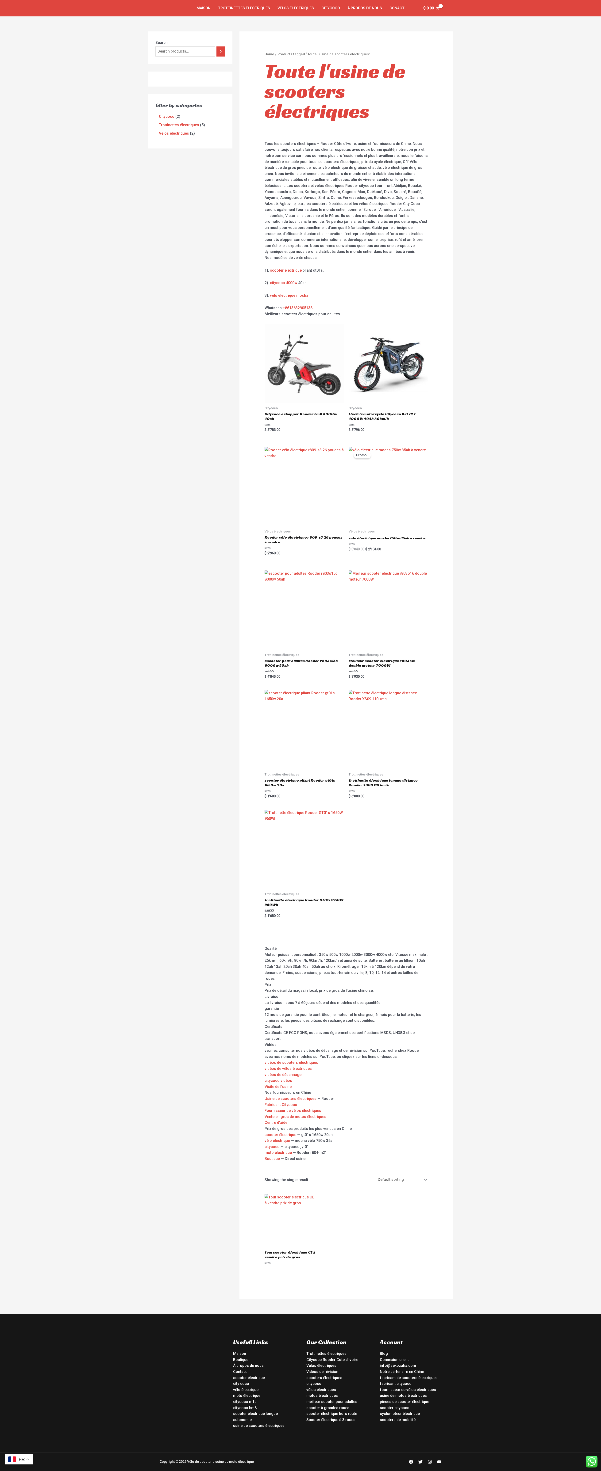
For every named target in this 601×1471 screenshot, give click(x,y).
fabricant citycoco (396, 1383)
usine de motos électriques (403, 1395)
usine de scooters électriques (259, 1425)
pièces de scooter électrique (404, 1401)
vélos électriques (321, 1389)
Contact (240, 1371)
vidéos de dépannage (283, 1074)
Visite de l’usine (278, 1086)
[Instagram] (430, 1462)
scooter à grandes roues (327, 1408)
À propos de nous (364, 8)
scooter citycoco (394, 1408)
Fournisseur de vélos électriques (293, 1110)
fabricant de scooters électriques (409, 1378)
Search (161, 42)
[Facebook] (411, 1462)
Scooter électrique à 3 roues (330, 1420)
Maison (203, 8)
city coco (241, 1383)
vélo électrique (277, 1140)
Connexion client (394, 1359)
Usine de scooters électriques (290, 1098)
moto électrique (278, 1152)
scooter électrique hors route (331, 1413)
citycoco (272, 1146)
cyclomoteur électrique (400, 1413)
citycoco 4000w (283, 283)
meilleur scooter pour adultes (331, 1401)
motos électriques (322, 1395)
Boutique (272, 1158)
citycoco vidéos (278, 1080)
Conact (397, 8)
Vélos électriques (295, 8)
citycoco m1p (245, 1401)
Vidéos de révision (322, 1371)
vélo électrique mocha (289, 295)
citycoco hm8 (245, 1408)
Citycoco (330, 8)
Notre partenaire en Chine (402, 1371)
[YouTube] (439, 1462)
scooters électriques (324, 1378)
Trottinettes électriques (244, 8)
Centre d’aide (276, 1122)
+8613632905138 (297, 308)
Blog (384, 1353)
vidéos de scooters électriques (291, 1062)
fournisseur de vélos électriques (408, 1389)
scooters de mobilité (398, 1420)
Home (269, 54)
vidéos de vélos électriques (288, 1068)
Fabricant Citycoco (281, 1104)
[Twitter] (420, 1462)
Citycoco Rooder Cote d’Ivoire (332, 1359)
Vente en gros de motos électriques (295, 1116)
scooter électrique (286, 270)
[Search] (220, 51)
